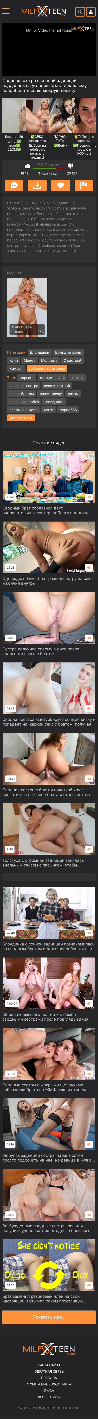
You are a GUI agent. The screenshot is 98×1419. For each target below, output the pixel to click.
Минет (29, 360)
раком (73, 394)
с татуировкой (52, 377)
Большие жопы (68, 352)
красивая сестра (24, 385)
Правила (49, 1378)
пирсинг (27, 377)
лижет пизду (51, 394)
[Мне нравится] (27, 166)
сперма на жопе (24, 410)
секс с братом (22, 394)
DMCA (49, 1391)
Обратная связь (49, 1371)
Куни (14, 360)
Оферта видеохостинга (49, 1384)
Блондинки (39, 352)
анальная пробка (24, 402)
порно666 (68, 410)
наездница (54, 402)
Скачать (37, 185)
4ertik (49, 410)
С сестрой (72, 360)
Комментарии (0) (14, 185)
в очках (77, 377)
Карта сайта (49, 1365)
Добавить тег (21, 418)
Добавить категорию (47, 368)
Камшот (16, 368)
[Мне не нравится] (70, 166)
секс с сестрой (57, 385)
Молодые (49, 360)
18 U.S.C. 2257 (49, 1397)
